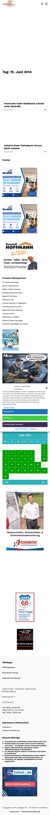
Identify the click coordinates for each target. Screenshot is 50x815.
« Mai (6, 482)
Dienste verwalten (9, 407)
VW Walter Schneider (10, 282)
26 (25, 470)
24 (12, 470)
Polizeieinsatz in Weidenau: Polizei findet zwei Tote (26, 741)
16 (5, 464)
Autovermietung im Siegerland (14, 303)
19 (25, 464)
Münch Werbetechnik (10, 286)
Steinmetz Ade (8, 300)
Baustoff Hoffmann (9, 296)
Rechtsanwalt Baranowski (12, 293)
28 (38, 470)
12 (25, 459)
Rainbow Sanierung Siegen (12, 320)
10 (12, 459)
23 (5, 470)
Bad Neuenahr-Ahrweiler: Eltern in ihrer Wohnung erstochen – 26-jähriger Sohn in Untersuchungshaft (26, 744)
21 (38, 464)
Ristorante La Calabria (10, 317)
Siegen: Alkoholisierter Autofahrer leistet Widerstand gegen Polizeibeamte (21, 748)
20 (31, 464)
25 (18, 470)
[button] (46, 388)
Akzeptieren (9, 411)
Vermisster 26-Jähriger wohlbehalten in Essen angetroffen (23, 760)
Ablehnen (8, 418)
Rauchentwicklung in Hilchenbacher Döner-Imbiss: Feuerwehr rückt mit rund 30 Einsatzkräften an (25, 756)
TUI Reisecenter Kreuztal (11, 307)
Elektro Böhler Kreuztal (11, 289)
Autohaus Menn (8, 313)
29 (44, 470)
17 (12, 464)
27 (31, 470)
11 (18, 459)
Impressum (33, 429)
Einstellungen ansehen (13, 424)
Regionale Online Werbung (12, 310)
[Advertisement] (25, 38)
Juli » (44, 482)
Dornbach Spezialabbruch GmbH (15, 324)
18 (18, 464)
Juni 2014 (25, 435)
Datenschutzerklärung (22, 429)
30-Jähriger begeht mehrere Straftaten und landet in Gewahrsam (25, 752)
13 (31, 459)
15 (44, 459)
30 (6, 476)
